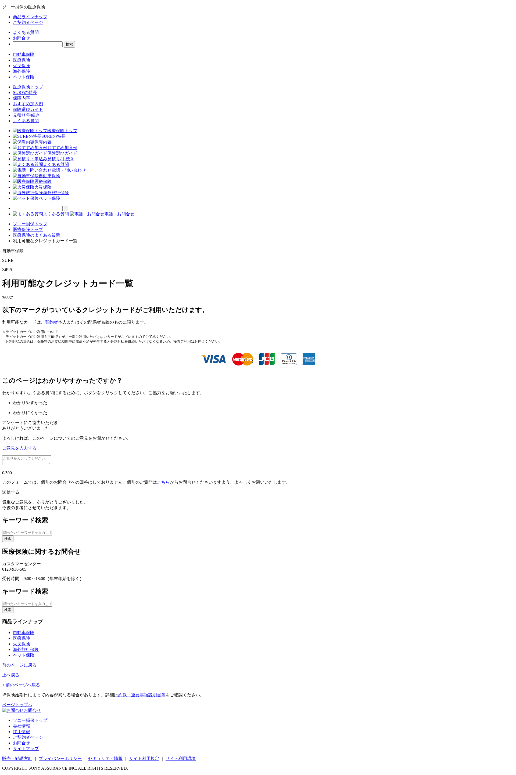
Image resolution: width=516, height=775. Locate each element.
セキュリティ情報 (105, 758)
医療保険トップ (28, 87)
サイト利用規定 (144, 758)
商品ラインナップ (30, 17)
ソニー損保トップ (30, 224)
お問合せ (21, 38)
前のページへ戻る (23, 685)
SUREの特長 (25, 92)
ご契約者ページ (28, 22)
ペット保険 (23, 77)
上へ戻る (10, 675)
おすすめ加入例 (28, 104)
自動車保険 (23, 54)
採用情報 (21, 731)
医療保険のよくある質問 (36, 235)
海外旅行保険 (56, 192)
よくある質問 (26, 32)
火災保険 (21, 65)
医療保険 (21, 60)
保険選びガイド (28, 109)
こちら (163, 482)
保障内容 (21, 98)
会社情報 (21, 726)
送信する (10, 492)
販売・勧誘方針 (17, 758)
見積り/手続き (26, 115)
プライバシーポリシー (60, 758)
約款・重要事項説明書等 (142, 695)
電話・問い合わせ (69, 170)
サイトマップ (26, 748)
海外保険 (21, 71)
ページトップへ (17, 704)
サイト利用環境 (181, 758)
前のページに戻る (19, 665)
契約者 (51, 322)
